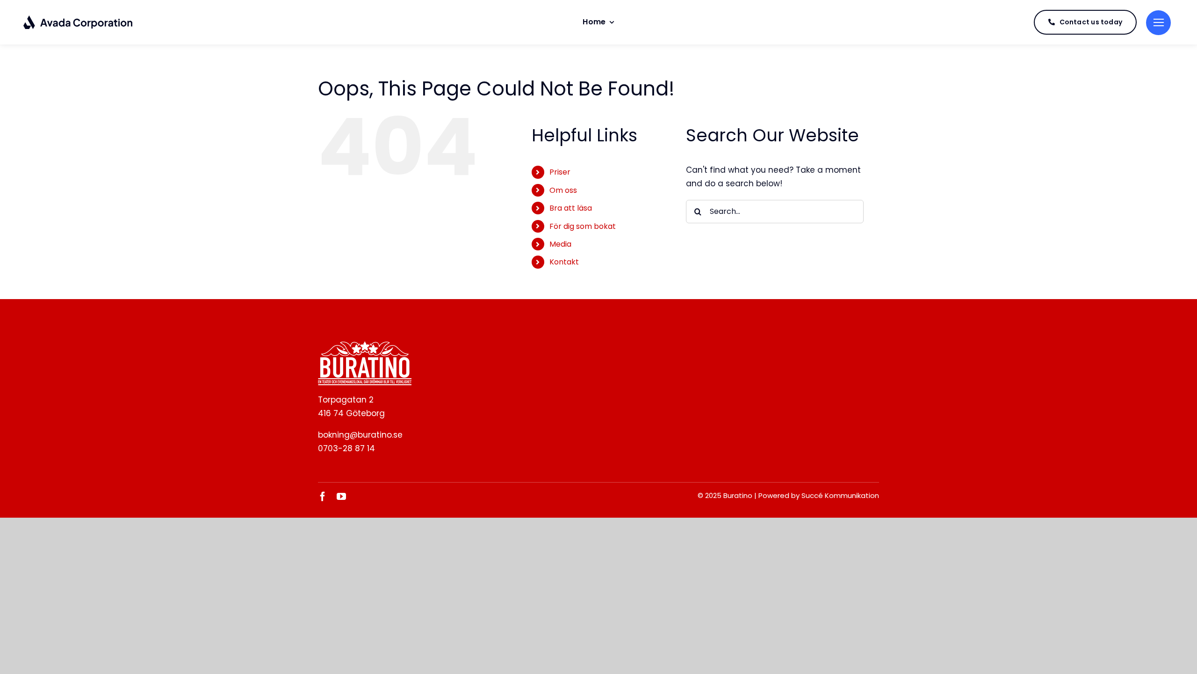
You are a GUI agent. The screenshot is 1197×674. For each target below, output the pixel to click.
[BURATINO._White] (364, 345)
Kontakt (564, 261)
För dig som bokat (582, 226)
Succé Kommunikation (840, 495)
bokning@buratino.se (360, 434)
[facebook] (322, 496)
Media (560, 244)
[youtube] (341, 496)
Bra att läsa (570, 208)
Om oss (563, 190)
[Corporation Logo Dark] (78, 18)
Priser (559, 172)
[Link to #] (1158, 22)
